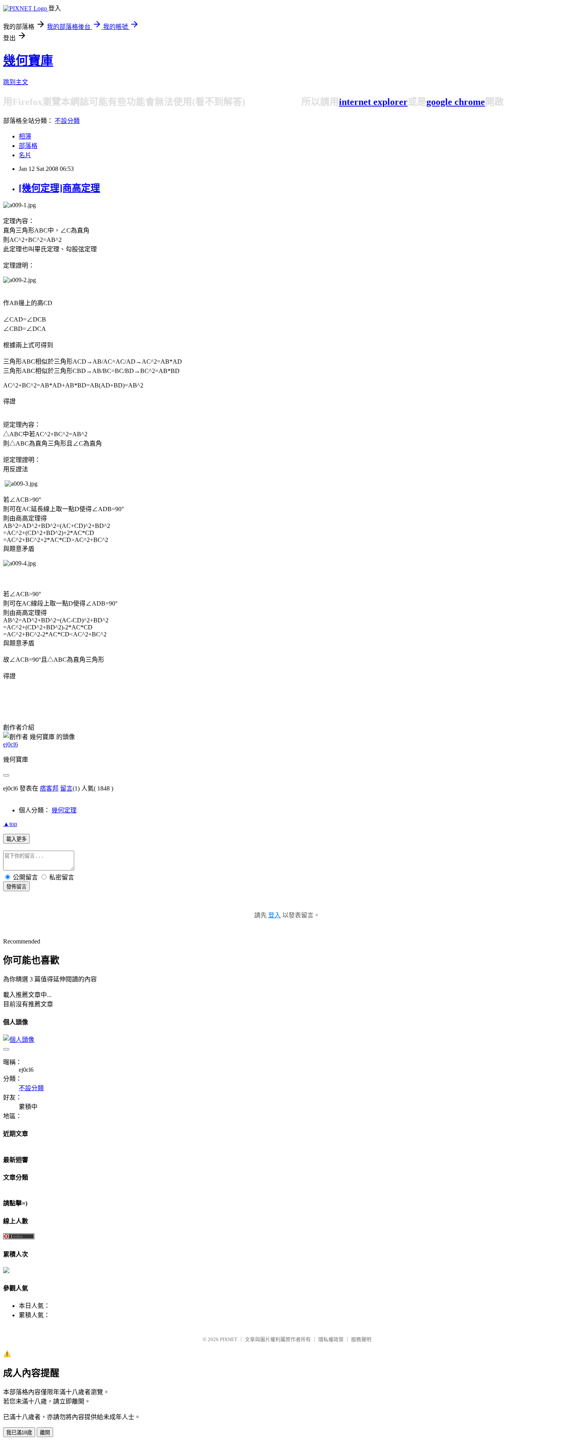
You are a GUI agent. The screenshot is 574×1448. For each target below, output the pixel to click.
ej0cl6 (10, 744)
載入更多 (16, 839)
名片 (25, 155)
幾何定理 (64, 810)
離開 (45, 1433)
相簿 (25, 136)
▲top (10, 824)
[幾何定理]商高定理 (59, 188)
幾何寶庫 (28, 60)
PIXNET (228, 1339)
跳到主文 (15, 82)
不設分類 (67, 120)
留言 (66, 788)
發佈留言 (16, 887)
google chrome (455, 102)
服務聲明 (361, 1339)
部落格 (28, 145)
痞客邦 (49, 788)
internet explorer (373, 102)
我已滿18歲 (19, 1433)
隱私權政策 (331, 1339)
